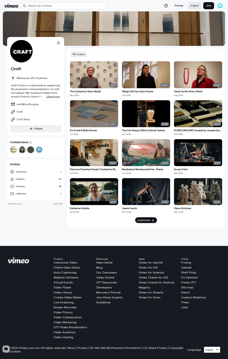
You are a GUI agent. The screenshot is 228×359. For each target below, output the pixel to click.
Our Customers (106, 272)
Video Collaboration (68, 317)
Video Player (62, 287)
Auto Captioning (65, 272)
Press (185, 302)
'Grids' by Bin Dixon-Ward (188, 91)
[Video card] (94, 79)
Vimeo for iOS (148, 267)
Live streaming (64, 302)
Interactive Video (65, 262)
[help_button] (166, 5)
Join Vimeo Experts (109, 297)
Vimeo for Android (151, 272)
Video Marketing (65, 322)
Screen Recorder (65, 307)
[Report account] (6, 349)
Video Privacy (63, 312)
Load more (143, 220)
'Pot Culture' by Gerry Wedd (85, 91)
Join (208, 6)
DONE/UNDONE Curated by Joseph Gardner (198, 130)
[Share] (58, 43)
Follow (38, 129)
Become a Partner (108, 292)
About (185, 292)
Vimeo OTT (188, 282)
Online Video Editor (67, 267)
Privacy (82, 347)
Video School (105, 277)
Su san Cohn (181, 169)
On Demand (189, 277)
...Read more (53, 97)
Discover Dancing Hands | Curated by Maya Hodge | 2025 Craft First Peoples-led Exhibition (94, 169)
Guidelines (103, 302)
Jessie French (129, 208)
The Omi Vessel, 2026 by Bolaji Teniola (143, 130)
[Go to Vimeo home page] (11, 6)
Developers (104, 287)
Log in (194, 6)
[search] (64, 5)
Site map (187, 287)
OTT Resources (106, 282)
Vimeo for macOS (151, 262)
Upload (186, 267)
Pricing (179, 6)
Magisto (144, 287)
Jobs (184, 307)
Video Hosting (63, 337)
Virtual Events (63, 282)
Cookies (14, 351)
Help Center (104, 262)
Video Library (63, 292)
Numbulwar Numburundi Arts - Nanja (142, 169)
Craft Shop (23, 119)
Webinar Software (66, 277)
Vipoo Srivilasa (182, 208)
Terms (71, 347)
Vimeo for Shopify (151, 292)
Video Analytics (64, 332)
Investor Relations (193, 297)
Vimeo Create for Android (156, 282)
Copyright (176, 347)
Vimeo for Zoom (149, 297)
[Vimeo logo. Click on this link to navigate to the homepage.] (29, 261)
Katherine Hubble (79, 208)
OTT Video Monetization (70, 327)
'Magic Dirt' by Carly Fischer (137, 91)
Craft (20, 112)
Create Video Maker (68, 297)
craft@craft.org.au (28, 104)
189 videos (78, 54)
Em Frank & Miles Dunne (83, 130)
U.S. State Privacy (155, 347)
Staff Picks (188, 272)
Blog (99, 267)
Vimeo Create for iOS (153, 277)
